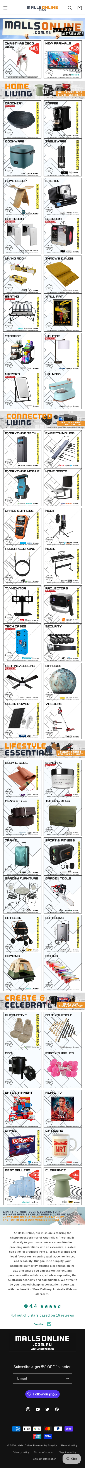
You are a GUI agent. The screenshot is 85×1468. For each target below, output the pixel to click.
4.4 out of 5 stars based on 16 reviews (42, 1315)
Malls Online (25, 1445)
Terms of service (44, 1452)
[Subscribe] (67, 1378)
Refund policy (69, 1445)
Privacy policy (21, 1452)
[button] (5, 8)
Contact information (44, 1459)
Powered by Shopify (45, 1445)
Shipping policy (68, 1452)
